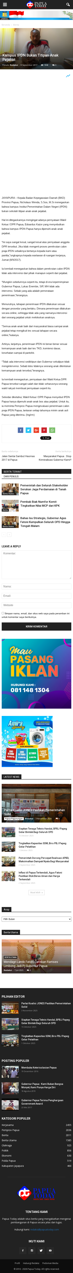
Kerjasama (8, 1125)
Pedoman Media (50, 1263)
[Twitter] (41, 1250)
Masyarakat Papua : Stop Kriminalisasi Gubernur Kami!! (55, 458)
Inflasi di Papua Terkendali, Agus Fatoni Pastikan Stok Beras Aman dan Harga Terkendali (40, 876)
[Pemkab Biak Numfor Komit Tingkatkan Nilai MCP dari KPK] (10, 506)
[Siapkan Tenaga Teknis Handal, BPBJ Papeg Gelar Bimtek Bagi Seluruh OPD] (8, 832)
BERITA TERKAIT (13, 471)
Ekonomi (6, 1155)
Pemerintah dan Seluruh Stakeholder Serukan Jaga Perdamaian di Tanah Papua (44, 489)
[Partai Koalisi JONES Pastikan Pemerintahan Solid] (36, 803)
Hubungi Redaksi (31, 1263)
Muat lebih (35, 892)
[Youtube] (50, 1250)
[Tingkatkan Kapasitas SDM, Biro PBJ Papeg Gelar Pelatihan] (8, 847)
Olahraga (7, 1145)
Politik (5, 1150)
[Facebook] (22, 1250)
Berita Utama (8, 494)
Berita (5, 510)
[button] (68, 4)
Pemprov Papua (10, 1130)
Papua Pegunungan (14, 818)
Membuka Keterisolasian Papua (39, 1067)
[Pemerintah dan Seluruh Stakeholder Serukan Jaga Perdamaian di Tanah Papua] (10, 489)
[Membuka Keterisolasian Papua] (10, 1072)
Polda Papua (9, 1160)
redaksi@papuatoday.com (44, 1229)
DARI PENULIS (11, 476)
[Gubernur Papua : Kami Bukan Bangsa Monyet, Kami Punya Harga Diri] (10, 1088)
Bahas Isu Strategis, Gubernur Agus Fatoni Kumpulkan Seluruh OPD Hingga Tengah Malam (45, 522)
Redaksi (14, 65)
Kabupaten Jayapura (13, 1165)
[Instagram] (32, 1250)
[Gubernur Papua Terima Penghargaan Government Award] (10, 1105)
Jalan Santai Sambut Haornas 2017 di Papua (18, 458)
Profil (17, 1263)
